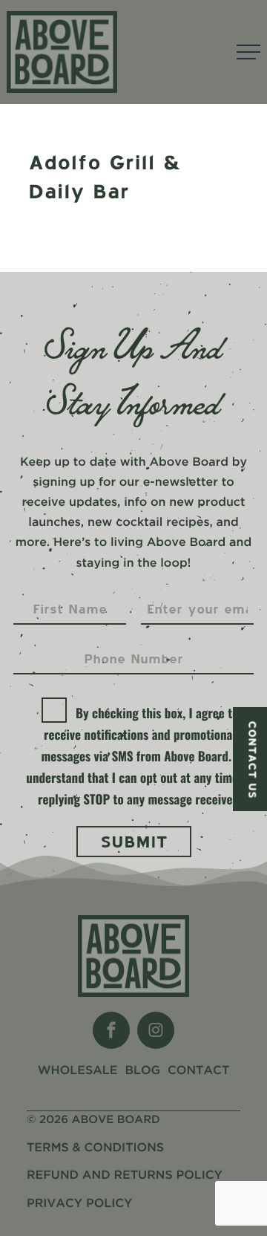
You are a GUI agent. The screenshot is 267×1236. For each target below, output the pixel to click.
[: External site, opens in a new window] (111, 1030)
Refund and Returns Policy (124, 1175)
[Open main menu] (248, 52)
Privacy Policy (80, 1203)
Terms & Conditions (95, 1148)
